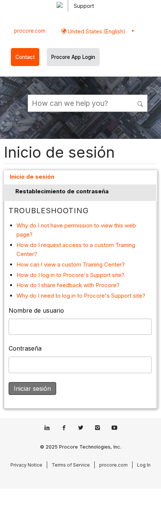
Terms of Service (71, 465)
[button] (141, 103)
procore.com (29, 31)
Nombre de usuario (36, 310)
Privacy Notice (26, 465)
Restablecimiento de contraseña (62, 191)
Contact (25, 57)
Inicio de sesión (32, 176)
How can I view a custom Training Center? (70, 264)
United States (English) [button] (95, 31)
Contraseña (25, 348)
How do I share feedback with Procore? (67, 285)
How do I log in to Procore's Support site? (70, 275)
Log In (144, 465)
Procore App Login (73, 57)
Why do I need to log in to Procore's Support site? (80, 295)
